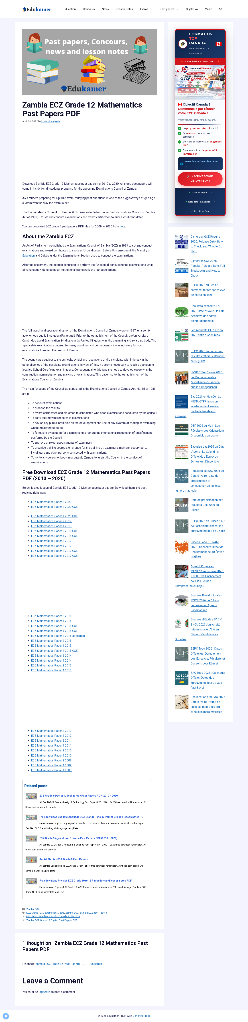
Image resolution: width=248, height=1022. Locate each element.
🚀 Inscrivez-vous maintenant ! (200, 179)
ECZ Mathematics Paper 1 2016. (51, 621)
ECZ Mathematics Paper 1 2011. (51, 745)
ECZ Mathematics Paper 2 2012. (51, 731)
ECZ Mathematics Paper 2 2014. (51, 655)
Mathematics (49, 912)
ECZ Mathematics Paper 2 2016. (51, 616)
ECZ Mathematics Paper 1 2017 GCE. (54, 555)
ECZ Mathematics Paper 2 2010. (51, 750)
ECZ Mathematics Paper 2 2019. (51, 521)
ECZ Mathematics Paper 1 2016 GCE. (54, 631)
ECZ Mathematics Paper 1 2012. (51, 735)
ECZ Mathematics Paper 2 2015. (51, 640)
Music (208, 9)
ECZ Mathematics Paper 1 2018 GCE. (54, 536)
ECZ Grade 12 (33, 912)
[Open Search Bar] (221, 9)
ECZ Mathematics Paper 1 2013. (51, 670)
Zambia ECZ (33, 909)
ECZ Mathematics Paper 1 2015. (51, 645)
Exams (144, 9)
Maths (61, 912)
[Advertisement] (89, 154)
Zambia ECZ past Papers (93, 912)
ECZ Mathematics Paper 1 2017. (51, 546)
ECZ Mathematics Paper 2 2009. (51, 760)
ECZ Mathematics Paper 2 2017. (51, 541)
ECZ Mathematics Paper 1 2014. (51, 660)
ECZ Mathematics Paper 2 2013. (51, 665)
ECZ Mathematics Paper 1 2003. (51, 770)
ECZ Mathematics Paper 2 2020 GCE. (54, 507)
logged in (44, 992)
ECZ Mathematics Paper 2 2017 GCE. (54, 551)
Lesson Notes (124, 9)
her (122, 226)
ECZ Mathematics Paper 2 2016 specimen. (58, 636)
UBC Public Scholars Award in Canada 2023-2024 (53, 916)
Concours (89, 9)
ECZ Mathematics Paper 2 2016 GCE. (54, 626)
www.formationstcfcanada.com (202, 164)
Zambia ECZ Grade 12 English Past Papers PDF (51, 920)
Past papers (167, 9)
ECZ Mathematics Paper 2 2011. (51, 740)
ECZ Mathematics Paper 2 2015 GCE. (54, 650)
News (105, 9)
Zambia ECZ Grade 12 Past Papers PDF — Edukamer (68, 964)
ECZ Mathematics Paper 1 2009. (51, 765)
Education (70, 9)
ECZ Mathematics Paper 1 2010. (51, 755)
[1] (39, 216)
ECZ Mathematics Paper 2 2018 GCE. (54, 531)
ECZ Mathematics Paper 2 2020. (51, 502)
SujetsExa (192, 9)
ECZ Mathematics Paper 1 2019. (51, 526)
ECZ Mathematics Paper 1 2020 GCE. (54, 516)
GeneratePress (142, 1015)
